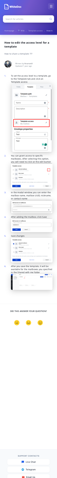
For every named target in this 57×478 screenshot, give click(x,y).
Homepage (10, 30)
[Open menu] (51, 6)
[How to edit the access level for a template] (12, 6)
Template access (36, 30)
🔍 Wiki (22, 30)
